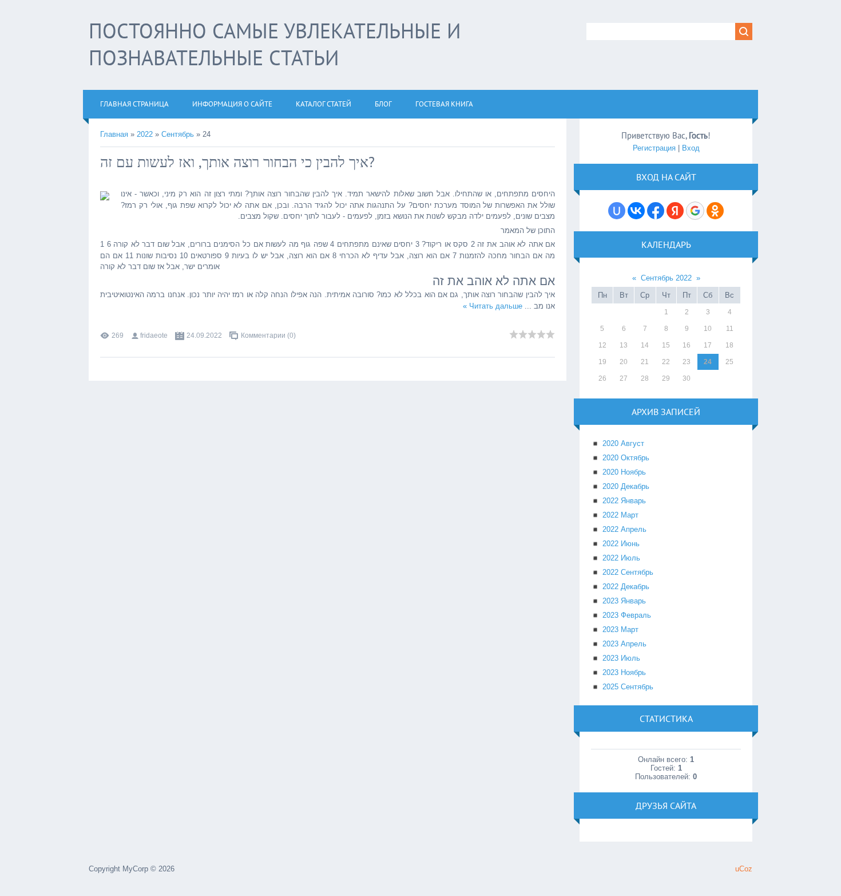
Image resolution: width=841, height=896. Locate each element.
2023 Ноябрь (624, 672)
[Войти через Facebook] (655, 210)
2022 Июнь (621, 543)
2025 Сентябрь (627, 686)
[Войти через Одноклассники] (715, 210)
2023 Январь (624, 601)
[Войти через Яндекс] (675, 210)
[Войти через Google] (695, 211)
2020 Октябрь (625, 457)
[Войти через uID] (616, 210)
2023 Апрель (624, 644)
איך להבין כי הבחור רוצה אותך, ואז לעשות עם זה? (237, 162)
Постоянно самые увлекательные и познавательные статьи (275, 44)
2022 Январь (624, 500)
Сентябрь (177, 134)
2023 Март (620, 629)
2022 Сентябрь (627, 572)
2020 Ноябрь (624, 472)
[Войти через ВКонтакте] (636, 210)
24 (708, 362)
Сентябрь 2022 (666, 278)
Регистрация (654, 148)
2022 (145, 134)
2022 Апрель (624, 529)
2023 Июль (621, 658)
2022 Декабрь (625, 586)
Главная (114, 134)
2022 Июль (621, 558)
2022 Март (620, 515)
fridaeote (154, 335)
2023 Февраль (626, 615)
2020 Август (623, 443)
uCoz (743, 869)
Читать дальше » (492, 306)
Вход (691, 148)
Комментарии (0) (268, 335)
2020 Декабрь (625, 486)
